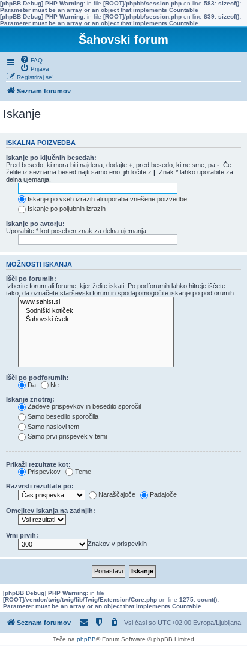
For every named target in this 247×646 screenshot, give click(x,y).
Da (32, 384)
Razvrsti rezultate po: (40, 486)
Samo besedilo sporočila (63, 416)
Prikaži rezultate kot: (38, 464)
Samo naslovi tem (53, 426)
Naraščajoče (116, 494)
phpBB (86, 639)
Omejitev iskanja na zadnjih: (50, 510)
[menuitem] (31, 59)
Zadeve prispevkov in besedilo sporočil (84, 406)
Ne (54, 384)
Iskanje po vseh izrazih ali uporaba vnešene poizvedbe (107, 199)
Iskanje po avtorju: (35, 223)
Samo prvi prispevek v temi (67, 436)
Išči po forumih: (31, 278)
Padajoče (163, 494)
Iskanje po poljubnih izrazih (67, 208)
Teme (83, 471)
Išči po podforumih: (37, 377)
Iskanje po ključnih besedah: (51, 157)
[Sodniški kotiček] (96, 311)
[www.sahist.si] (96, 302)
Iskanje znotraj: (30, 399)
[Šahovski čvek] (96, 319)
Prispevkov (44, 471)
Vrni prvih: (22, 535)
